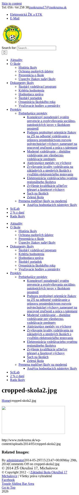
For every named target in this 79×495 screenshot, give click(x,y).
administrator (15, 460)
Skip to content (12, 3)
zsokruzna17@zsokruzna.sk (48, 7)
